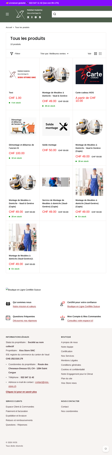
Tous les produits (22, 27)
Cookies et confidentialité (73, 369)
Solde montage (49, 145)
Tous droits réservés (14, 446)
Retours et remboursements (19, 420)
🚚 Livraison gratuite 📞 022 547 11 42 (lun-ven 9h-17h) (32, 3)
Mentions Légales (69, 360)
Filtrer (17, 53)
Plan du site (66, 378)
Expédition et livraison (16, 415)
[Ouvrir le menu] (7, 14)
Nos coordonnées (69, 411)
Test (11, 92)
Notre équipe (67, 347)
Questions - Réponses (16, 424)
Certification (66, 351)
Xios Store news (69, 383)
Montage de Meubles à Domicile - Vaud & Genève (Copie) (88, 148)
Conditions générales (71, 365)
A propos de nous (69, 342)
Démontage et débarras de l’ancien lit (21, 146)
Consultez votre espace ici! (80, 320)
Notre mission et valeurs (24, 306)
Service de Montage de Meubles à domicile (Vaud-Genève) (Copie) (55, 203)
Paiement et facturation (17, 411)
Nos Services (67, 356)
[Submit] (55, 14)
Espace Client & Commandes (20, 406)
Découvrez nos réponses (25, 320)
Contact (65, 406)
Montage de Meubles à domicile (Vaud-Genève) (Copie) (87, 203)
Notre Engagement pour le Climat (77, 374)
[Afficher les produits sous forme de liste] (100, 53)
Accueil (9, 27)
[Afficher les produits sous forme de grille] (95, 53)
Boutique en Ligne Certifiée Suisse (83, 306)
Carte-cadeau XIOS (85, 92)
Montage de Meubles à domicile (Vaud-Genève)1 (21, 257)
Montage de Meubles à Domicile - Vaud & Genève (54, 94)
